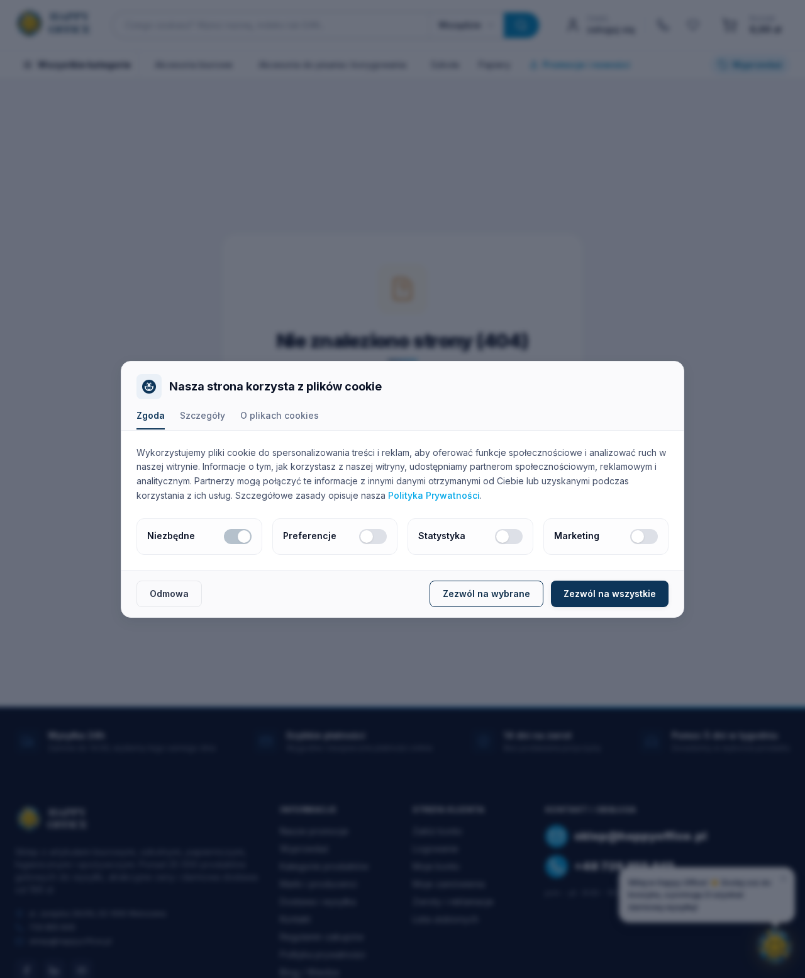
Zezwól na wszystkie (610, 593)
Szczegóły (202, 415)
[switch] (238, 536)
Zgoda (150, 415)
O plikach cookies (279, 415)
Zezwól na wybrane (486, 593)
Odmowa (169, 593)
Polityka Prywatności (434, 495)
